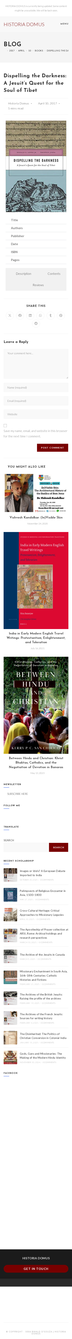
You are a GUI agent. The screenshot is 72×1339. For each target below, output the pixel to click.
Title (14, 220)
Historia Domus (18, 103)
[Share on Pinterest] (61, 316)
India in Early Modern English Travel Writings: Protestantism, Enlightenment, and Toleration (36, 638)
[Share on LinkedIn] (30, 316)
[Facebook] (10, 815)
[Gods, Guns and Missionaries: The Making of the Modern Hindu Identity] (10, 1057)
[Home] (5, 50)
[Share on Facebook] (20, 316)
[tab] (21, 273)
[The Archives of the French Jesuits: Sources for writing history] (10, 1018)
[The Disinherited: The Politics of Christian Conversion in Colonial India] (10, 1037)
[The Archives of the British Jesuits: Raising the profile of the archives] (10, 998)
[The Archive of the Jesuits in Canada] (10, 956)
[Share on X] (10, 316)
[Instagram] (15, 815)
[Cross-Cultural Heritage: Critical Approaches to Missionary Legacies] (10, 914)
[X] (6, 815)
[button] (36, 220)
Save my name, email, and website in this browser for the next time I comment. (35, 433)
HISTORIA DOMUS (24, 24)
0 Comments (47, 880)
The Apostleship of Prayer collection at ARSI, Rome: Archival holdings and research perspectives (44, 933)
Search (58, 847)
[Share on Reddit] (36, 324)
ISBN (14, 252)
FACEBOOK (11, 1073)
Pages (15, 260)
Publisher (17, 236)
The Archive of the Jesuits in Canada (42, 954)
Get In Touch (36, 1268)
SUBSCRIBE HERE (17, 793)
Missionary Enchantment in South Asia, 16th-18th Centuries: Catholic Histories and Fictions (44, 975)
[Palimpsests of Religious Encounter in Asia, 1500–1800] (10, 894)
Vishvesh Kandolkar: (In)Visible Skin (36, 517)
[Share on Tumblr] (51, 316)
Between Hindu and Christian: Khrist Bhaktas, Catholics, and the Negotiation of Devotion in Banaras (36, 763)
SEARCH (9, 840)
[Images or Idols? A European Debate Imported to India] (10, 875)
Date (14, 244)
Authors (17, 228)
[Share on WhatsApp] (40, 316)
